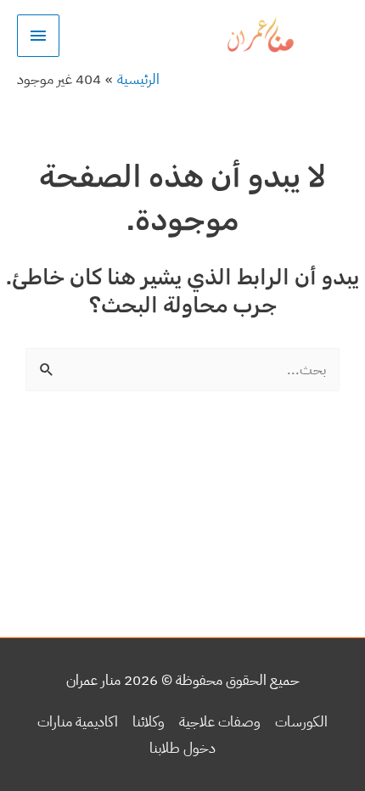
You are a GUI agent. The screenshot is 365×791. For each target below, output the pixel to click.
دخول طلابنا (182, 748)
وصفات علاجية (220, 721)
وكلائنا (148, 721)
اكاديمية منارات (77, 721)
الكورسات (301, 721)
